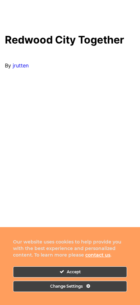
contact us (97, 255)
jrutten (21, 65)
